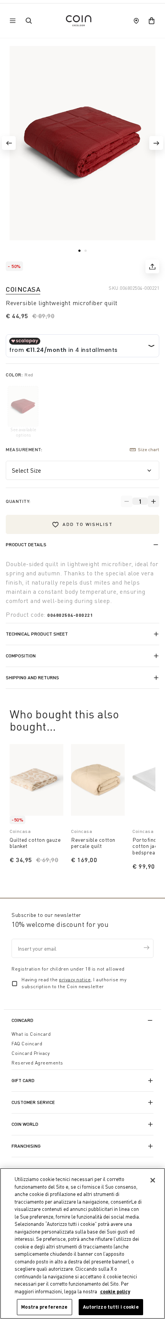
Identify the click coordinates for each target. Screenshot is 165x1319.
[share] (152, 266)
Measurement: (24, 449)
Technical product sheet (37, 634)
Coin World (25, 1124)
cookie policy (115, 1291)
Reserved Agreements (37, 1063)
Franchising (26, 1146)
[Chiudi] (152, 1180)
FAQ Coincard (27, 1043)
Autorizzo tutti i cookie (111, 1307)
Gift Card (23, 1080)
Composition (21, 656)
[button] (9, 143)
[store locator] (136, 20)
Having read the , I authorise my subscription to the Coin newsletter (73, 983)
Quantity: (18, 501)
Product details (26, 544)
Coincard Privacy (31, 1053)
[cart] (151, 20)
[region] (82, 1243)
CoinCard (22, 1020)
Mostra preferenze (44, 1307)
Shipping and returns (32, 677)
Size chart (148, 449)
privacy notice (75, 979)
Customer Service (33, 1102)
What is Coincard (31, 1034)
